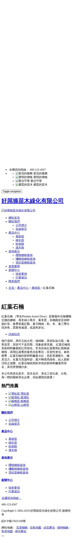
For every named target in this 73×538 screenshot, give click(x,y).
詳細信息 (14, 334)
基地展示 (14, 251)
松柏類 (20, 243)
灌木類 (20, 247)
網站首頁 (14, 217)
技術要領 (21, 273)
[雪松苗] (15, 393)
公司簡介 (21, 225)
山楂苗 (25, 404)
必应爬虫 (49, 527)
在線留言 (21, 228)
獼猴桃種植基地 (25, 258)
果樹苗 (20, 236)
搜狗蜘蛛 (63, 527)
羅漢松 (25, 397)
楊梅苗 (25, 401)
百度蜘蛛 (22, 527)
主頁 (12, 287)
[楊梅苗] (15, 401)
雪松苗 (25, 393)
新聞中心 (14, 270)
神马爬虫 (20, 531)
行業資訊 (21, 277)
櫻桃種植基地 (24, 255)
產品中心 (14, 232)
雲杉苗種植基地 (25, 262)
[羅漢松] (15, 397)
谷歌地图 (35, 527)
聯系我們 (14, 281)
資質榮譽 (14, 266)
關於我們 (14, 221)
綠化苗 (20, 240)
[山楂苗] (15, 404)
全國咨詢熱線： (11, 498)
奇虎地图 (7, 531)
